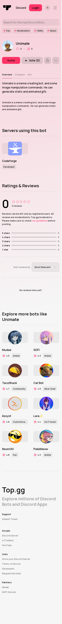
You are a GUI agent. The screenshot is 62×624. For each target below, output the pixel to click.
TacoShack (9, 383)
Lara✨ (38, 416)
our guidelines (39, 220)
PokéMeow (40, 449)
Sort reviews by (21, 267)
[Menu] (56, 7)
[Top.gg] (7, 7)
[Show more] (55, 60)
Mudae (6, 350)
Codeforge (9, 161)
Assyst (6, 416)
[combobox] (45, 267)
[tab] (7, 74)
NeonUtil (8, 449)
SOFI (36, 350)
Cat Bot (38, 383)
